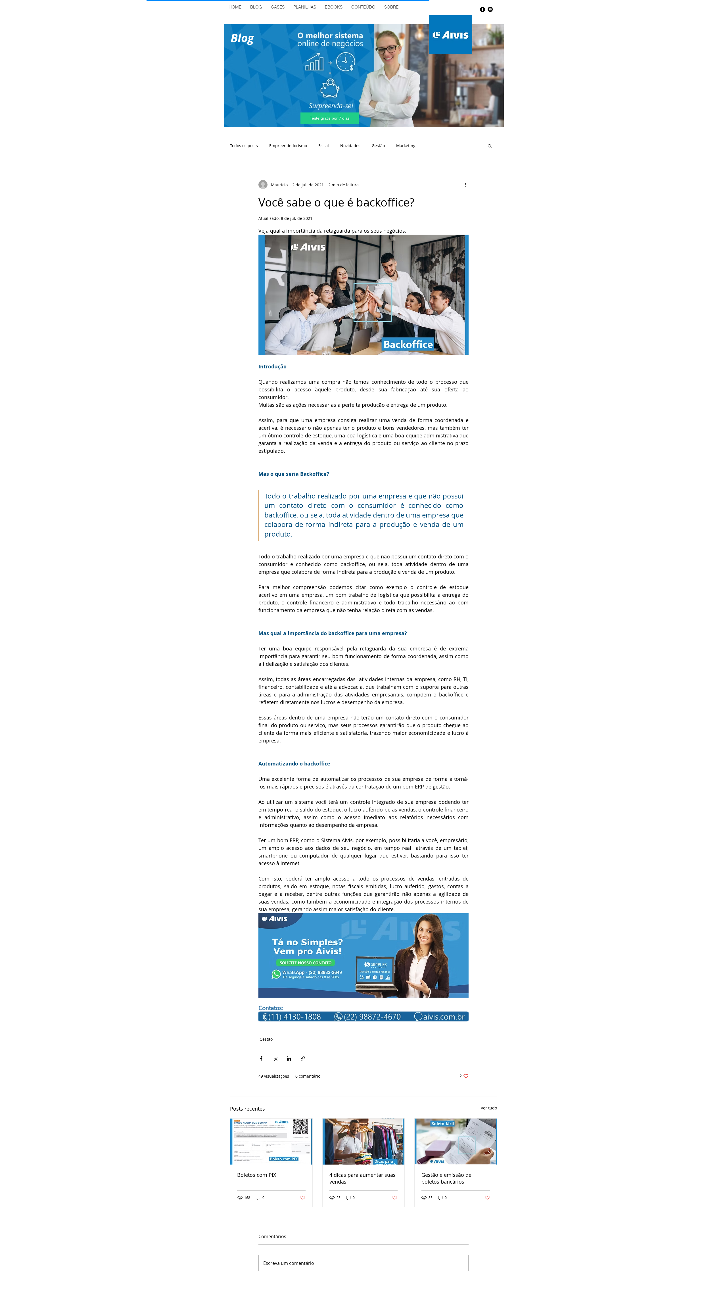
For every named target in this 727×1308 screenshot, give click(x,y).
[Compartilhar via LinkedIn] (289, 1058)
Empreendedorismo (288, 145)
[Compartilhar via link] (303, 1058)
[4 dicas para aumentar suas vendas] (364, 1142)
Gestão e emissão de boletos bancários (446, 1178)
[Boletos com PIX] (271, 1142)
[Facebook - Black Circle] (482, 9)
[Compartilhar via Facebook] (261, 1058)
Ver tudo (489, 1108)
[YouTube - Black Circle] (490, 9)
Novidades (350, 145)
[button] (489, 145)
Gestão (378, 145)
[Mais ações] (465, 184)
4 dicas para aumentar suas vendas (362, 1178)
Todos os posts (244, 145)
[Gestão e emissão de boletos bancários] (456, 1142)
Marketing (405, 145)
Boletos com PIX (256, 1174)
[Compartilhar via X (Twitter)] (275, 1058)
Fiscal (323, 145)
